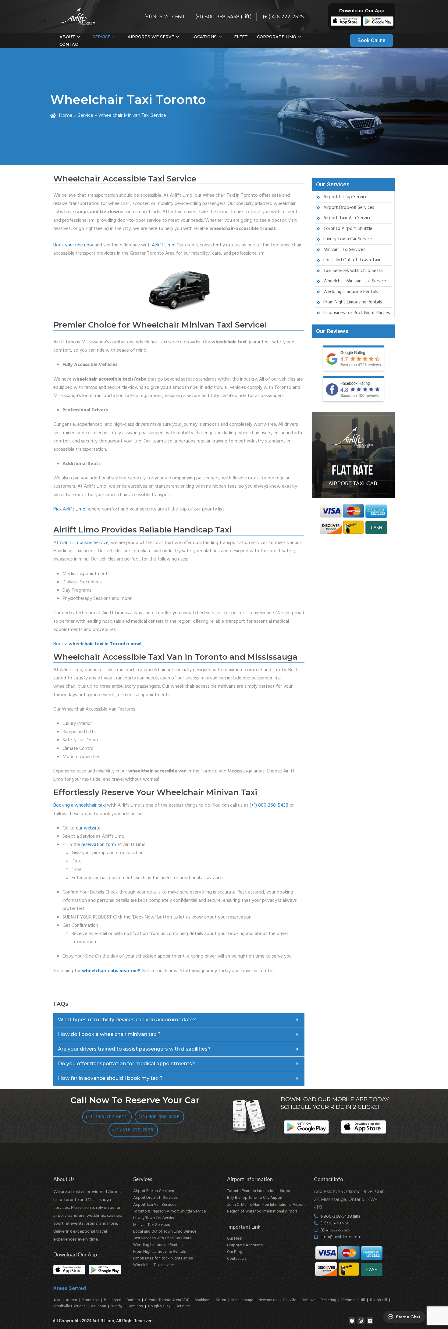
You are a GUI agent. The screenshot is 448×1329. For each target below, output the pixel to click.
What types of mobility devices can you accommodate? (127, 1020)
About (67, 36)
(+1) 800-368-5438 (269, 805)
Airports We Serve (151, 36)
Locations (204, 36)
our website (88, 828)
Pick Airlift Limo (69, 509)
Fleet (241, 36)
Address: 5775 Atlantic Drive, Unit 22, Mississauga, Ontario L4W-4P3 (349, 1199)
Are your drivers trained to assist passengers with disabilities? (134, 1049)
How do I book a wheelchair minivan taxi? (109, 1034)
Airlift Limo (163, 245)
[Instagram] (360, 1320)
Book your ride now (73, 245)
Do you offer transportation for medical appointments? (126, 1063)
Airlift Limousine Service (84, 543)
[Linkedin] (370, 1320)
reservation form (98, 845)
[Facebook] (352, 1320)
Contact (70, 44)
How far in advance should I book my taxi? (110, 1078)
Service (101, 36)
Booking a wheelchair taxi (79, 805)
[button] (178, 1020)
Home (66, 115)
